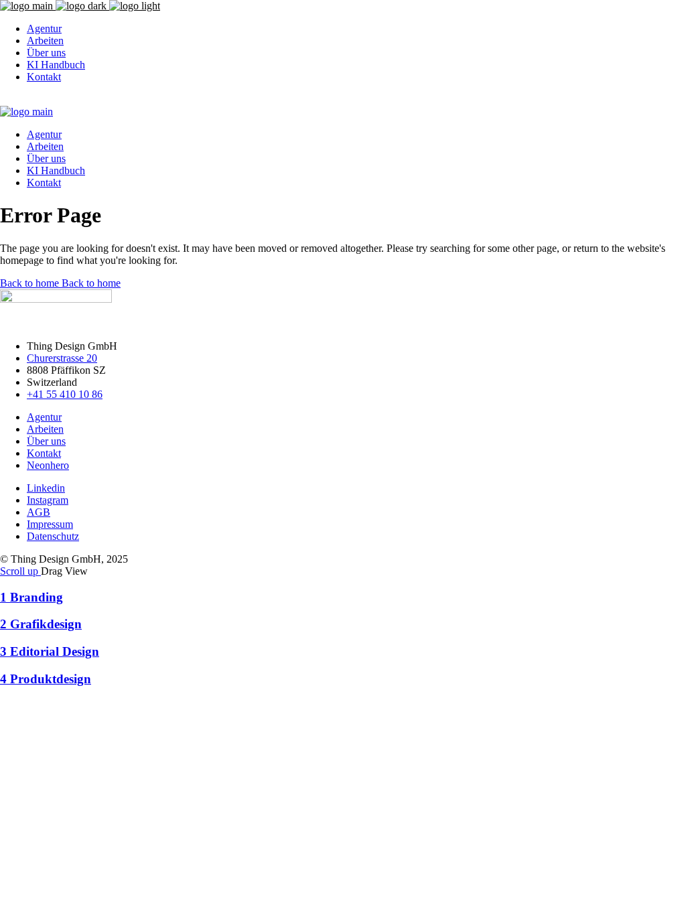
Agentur (44, 417)
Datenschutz (53, 536)
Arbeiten (45, 429)
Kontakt (44, 453)
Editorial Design (49, 651)
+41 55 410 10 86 (64, 394)
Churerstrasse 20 (62, 358)
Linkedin (46, 488)
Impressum (50, 524)
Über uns (46, 441)
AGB (38, 512)
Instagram (47, 500)
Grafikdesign (41, 624)
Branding (31, 597)
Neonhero (48, 465)
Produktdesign (45, 679)
